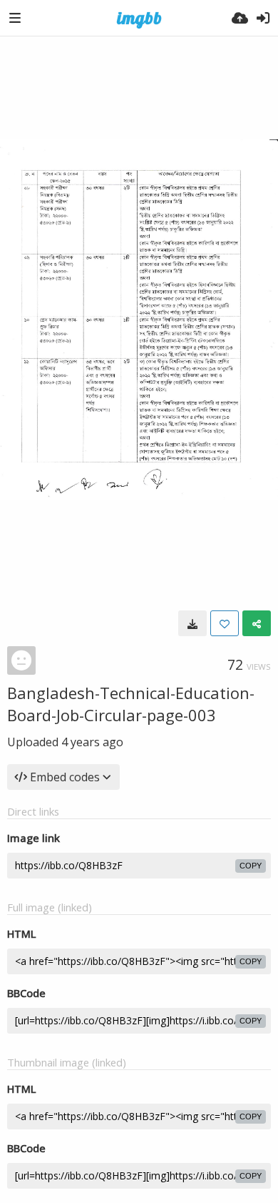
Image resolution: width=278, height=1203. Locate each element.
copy (251, 865)
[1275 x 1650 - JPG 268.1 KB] (192, 623)
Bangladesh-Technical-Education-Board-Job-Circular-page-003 (130, 704)
